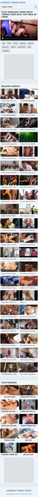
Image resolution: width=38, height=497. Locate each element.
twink (9, 43)
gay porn (5, 47)
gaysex (13, 47)
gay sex (30, 43)
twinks (15, 43)
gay (3, 43)
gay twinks (21, 47)
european (5, 51)
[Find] (35, 6)
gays (29, 47)
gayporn (23, 43)
